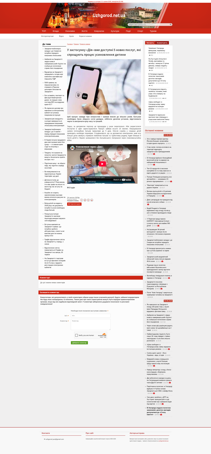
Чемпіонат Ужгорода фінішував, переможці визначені (156, 50)
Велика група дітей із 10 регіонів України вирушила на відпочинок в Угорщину (159, 193)
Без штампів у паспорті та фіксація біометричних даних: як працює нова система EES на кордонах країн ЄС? (54, 100)
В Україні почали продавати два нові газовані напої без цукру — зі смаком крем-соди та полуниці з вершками (55, 144)
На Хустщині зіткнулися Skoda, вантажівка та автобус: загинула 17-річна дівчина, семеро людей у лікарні (158, 63)
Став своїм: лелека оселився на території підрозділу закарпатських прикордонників (159, 149)
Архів (71, 36)
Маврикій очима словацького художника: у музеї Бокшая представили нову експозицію (158, 361)
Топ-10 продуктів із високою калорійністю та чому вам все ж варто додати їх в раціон (159, 171)
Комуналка (99, 31)
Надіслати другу (74, 204)
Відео (61, 36)
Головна (70, 44)
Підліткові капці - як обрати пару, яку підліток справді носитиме (55, 166)
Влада (56, 31)
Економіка (70, 31)
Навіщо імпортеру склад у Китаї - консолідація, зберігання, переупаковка (159, 372)
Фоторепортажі (47, 36)
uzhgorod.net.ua (163, 441)
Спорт (140, 31)
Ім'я (67, 316)
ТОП (44, 31)
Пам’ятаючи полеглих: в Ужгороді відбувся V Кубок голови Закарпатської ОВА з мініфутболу (160, 389)
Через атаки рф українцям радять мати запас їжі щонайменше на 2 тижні (159, 328)
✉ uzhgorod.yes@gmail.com (54, 439)
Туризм (153, 31)
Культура (115, 31)
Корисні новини (85, 36)
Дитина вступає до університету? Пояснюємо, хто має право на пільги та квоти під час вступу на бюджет (55, 184)
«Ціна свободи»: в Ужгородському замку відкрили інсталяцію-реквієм (158, 347)
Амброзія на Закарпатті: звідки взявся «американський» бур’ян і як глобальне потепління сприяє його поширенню (55, 63)
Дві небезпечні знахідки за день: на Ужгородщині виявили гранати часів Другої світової (159, 380)
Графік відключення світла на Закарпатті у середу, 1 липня (55, 242)
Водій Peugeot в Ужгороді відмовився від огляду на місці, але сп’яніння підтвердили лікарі (159, 210)
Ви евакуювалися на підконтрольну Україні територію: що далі (53, 174)
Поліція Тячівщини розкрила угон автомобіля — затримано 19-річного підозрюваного (159, 179)
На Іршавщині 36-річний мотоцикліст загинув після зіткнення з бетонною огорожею (159, 232)
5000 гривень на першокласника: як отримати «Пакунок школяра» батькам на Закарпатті (53, 87)
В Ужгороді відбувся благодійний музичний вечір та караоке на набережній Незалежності (159, 160)
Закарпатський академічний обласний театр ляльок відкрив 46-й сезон (158, 259)
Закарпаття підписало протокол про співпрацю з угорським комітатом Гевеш (158, 117)
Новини (76, 44)
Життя (84, 31)
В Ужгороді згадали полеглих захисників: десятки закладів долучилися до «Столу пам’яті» (157, 78)
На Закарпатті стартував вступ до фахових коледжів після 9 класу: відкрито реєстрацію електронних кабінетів (55, 263)
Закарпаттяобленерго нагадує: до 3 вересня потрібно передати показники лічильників (159, 242)
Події (128, 31)
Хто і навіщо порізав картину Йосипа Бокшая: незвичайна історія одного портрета (157, 141)
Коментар (64, 321)
